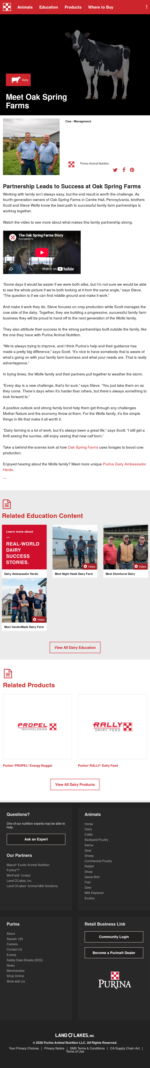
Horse (89, 824)
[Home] (7, 7)
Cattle (89, 834)
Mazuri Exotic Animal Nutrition (28, 865)
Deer (88, 887)
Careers (12, 944)
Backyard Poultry (96, 839)
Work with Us (16, 981)
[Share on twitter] (116, 170)
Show (89, 871)
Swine (89, 845)
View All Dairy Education (75, 647)
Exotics (90, 898)
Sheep (89, 855)
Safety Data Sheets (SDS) (25, 960)
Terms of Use (75, 1051)
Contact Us (14, 949)
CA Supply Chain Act (125, 1048)
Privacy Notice (54, 1048)
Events (11, 954)
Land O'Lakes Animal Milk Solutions (32, 886)
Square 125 (15, 938)
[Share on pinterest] (133, 170)
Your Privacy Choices (24, 1048)
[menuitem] (7, 7)
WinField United (18, 875)
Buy (100, 7)
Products (73, 7)
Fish (88, 882)
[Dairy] (15, 80)
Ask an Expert (36, 839)
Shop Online (15, 976)
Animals (25, 7)
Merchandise (16, 970)
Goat (88, 850)
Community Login (114, 936)
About (11, 933)
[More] (146, 7)
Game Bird (92, 877)
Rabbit (89, 866)
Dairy (88, 829)
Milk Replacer (94, 892)
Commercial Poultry (98, 861)
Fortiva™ (13, 870)
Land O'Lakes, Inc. (19, 880)
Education (48, 7)
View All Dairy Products (75, 784)
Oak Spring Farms (83, 447)
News (11, 965)
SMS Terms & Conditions (87, 1048)
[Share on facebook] (125, 170)
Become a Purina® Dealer (114, 952)
